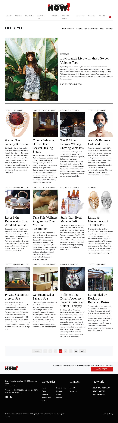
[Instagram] (6, 397)
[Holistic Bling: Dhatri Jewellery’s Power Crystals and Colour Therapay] (72, 280)
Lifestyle (80, 16)
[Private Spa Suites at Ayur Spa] (17, 280)
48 (76, 351)
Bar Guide (64, 110)
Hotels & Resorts (68, 28)
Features (29, 16)
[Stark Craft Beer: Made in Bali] (72, 202)
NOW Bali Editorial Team (71, 84)
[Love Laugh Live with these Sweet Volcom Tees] (31, 69)
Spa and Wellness (90, 28)
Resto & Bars (65, 17)
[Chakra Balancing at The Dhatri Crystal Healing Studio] (45, 125)
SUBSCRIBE (101, 369)
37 (55, 351)
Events (18, 16)
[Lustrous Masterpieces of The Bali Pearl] (100, 202)
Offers (91, 16)
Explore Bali (41, 17)
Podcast (102, 16)
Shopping (79, 28)
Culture (55, 16)
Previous (37, 351)
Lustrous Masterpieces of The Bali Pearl (98, 221)
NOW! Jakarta (99, 391)
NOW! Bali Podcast (101, 388)
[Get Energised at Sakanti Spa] (45, 280)
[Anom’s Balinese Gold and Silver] (100, 125)
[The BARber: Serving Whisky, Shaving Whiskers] (72, 125)
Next (82, 351)
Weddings (109, 28)
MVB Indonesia (99, 394)
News (9, 16)
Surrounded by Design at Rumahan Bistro (98, 298)
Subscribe (73, 391)
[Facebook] (11, 397)
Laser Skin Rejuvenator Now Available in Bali (16, 221)
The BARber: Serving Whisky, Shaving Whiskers (72, 144)
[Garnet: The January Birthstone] (17, 125)
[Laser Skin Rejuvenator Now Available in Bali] (17, 202)
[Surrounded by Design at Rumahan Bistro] (100, 280)
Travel (101, 28)
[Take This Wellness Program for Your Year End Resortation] (45, 202)
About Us (73, 388)
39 (65, 351)
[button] (110, 17)
